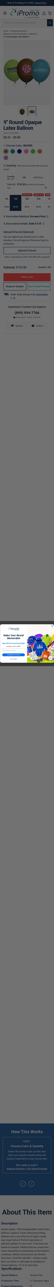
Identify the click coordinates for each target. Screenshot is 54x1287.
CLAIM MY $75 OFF (13, 655)
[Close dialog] (52, 626)
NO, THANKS (13, 659)
